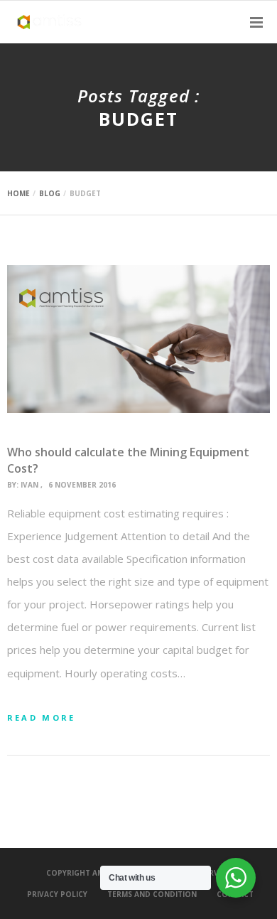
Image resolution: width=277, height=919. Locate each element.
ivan (29, 485)
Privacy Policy (57, 894)
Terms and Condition (152, 894)
